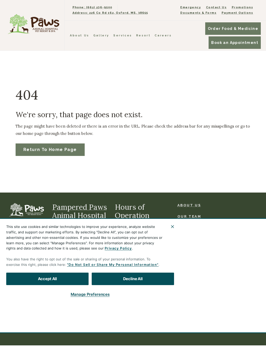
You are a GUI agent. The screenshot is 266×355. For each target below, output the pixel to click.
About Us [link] (189, 205)
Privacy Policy (118, 248)
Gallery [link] (101, 35)
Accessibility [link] (162, 324)
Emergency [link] (190, 7)
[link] (33, 24)
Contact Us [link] (216, 7)
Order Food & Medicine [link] (233, 29)
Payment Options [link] (237, 13)
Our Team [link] (189, 216)
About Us (79, 35)
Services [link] (122, 35)
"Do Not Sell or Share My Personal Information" (112, 264)
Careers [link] (163, 35)
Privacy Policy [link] (91, 327)
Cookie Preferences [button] (195, 327)
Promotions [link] (242, 7)
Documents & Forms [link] (198, 13)
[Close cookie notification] (172, 226)
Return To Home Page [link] (50, 149)
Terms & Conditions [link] (66, 327)
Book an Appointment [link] (234, 43)
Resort (143, 35)
